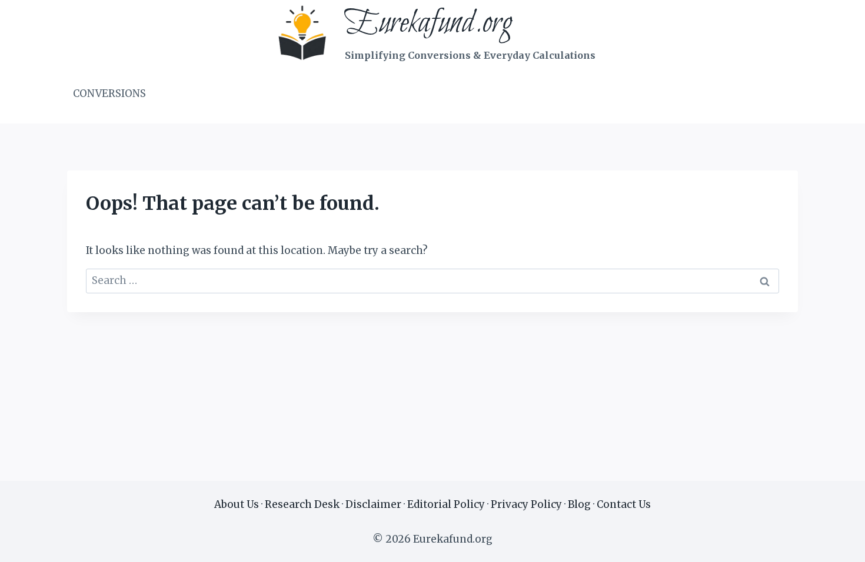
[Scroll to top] (835, 544)
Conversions (109, 93)
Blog (579, 504)
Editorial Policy (446, 504)
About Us (236, 504)
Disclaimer (373, 504)
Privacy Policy (526, 504)
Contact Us (624, 504)
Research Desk (302, 504)
